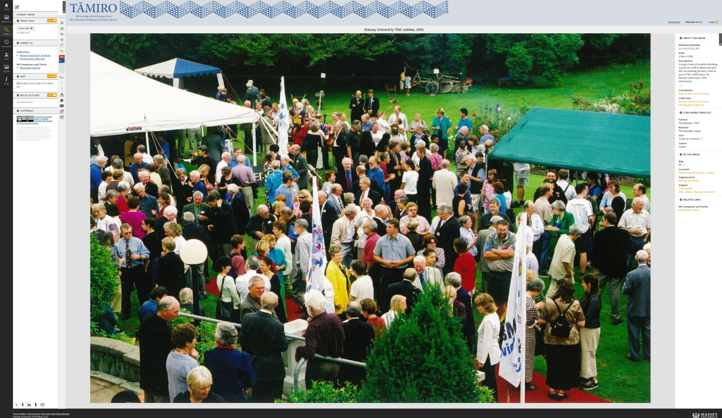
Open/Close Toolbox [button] (64, 7)
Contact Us (674, 22)
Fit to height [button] (62, 40)
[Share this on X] (16, 402)
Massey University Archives (694, 93)
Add (50, 20)
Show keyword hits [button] (62, 83)
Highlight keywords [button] (62, 89)
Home (6, 9)
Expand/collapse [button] (720, 39)
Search (6, 34)
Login (6, 59)
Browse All (7, 22)
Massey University (689, 180)
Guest (699, 22)
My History (6, 46)
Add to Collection (62, 100)
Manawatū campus (30, 67)
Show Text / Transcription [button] (62, 77)
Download (62, 94)
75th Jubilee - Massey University (697, 192)
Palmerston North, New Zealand (696, 172)
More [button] (6, 84)
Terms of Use (34, 413)
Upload (6, 71)
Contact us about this (62, 106)
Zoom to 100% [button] (62, 51)
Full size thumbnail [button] (62, 23)
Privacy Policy (19, 413)
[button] (62, 61)
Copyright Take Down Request (55, 413)
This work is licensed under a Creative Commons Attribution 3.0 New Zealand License (35, 119)
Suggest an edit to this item (17, 7)
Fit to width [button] (62, 34)
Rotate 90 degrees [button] (62, 45)
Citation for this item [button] (62, 117)
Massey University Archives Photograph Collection (35, 57)
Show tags (24, 28)
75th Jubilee (685, 188)
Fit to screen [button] (62, 28)
